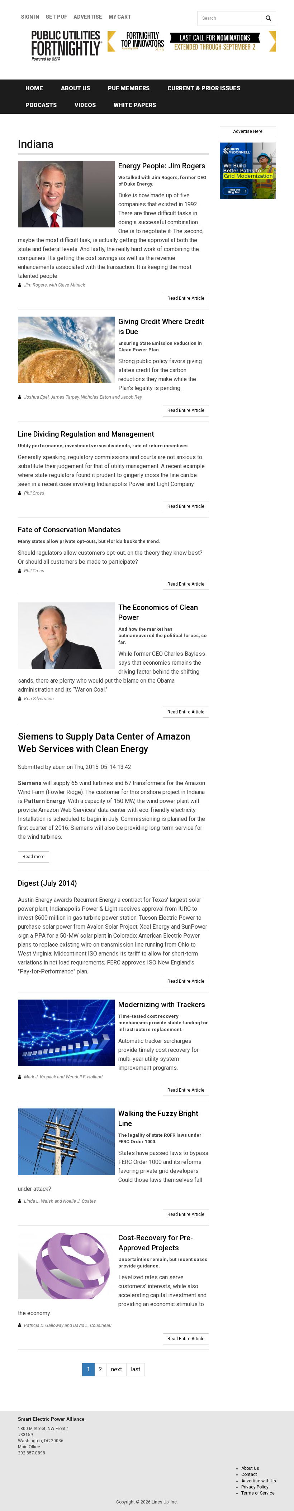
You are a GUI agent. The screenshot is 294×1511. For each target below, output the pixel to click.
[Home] (57, 46)
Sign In (30, 17)
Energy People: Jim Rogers (161, 166)
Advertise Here (247, 131)
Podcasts (41, 105)
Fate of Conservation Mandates (69, 529)
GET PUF (56, 17)
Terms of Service (258, 1493)
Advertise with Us (258, 1480)
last (135, 1369)
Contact (249, 1474)
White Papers (135, 105)
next (116, 1369)
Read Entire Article (185, 298)
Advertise (88, 17)
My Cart (120, 17)
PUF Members (129, 88)
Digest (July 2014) (47, 883)
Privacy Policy (255, 1487)
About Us (75, 88)
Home (34, 88)
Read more (36, 856)
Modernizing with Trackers (161, 1004)
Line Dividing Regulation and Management (86, 434)
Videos (85, 105)
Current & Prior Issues (203, 88)
